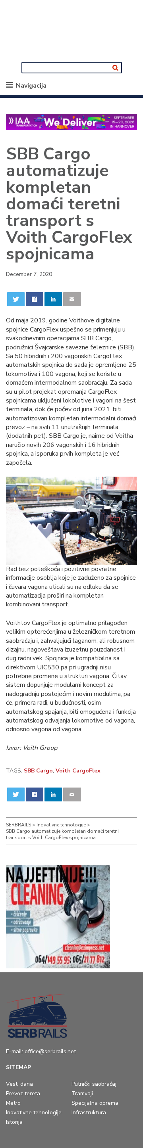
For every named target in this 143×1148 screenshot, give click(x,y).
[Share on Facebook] (35, 299)
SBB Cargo (38, 770)
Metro (13, 1103)
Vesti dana (19, 1084)
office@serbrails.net (50, 1051)
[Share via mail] (72, 299)
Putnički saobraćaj (94, 1084)
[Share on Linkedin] (53, 299)
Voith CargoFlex (78, 770)
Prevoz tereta (23, 1093)
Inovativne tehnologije (34, 1112)
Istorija (14, 1122)
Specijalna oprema (95, 1103)
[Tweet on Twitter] (16, 299)
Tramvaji (82, 1093)
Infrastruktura (89, 1112)
